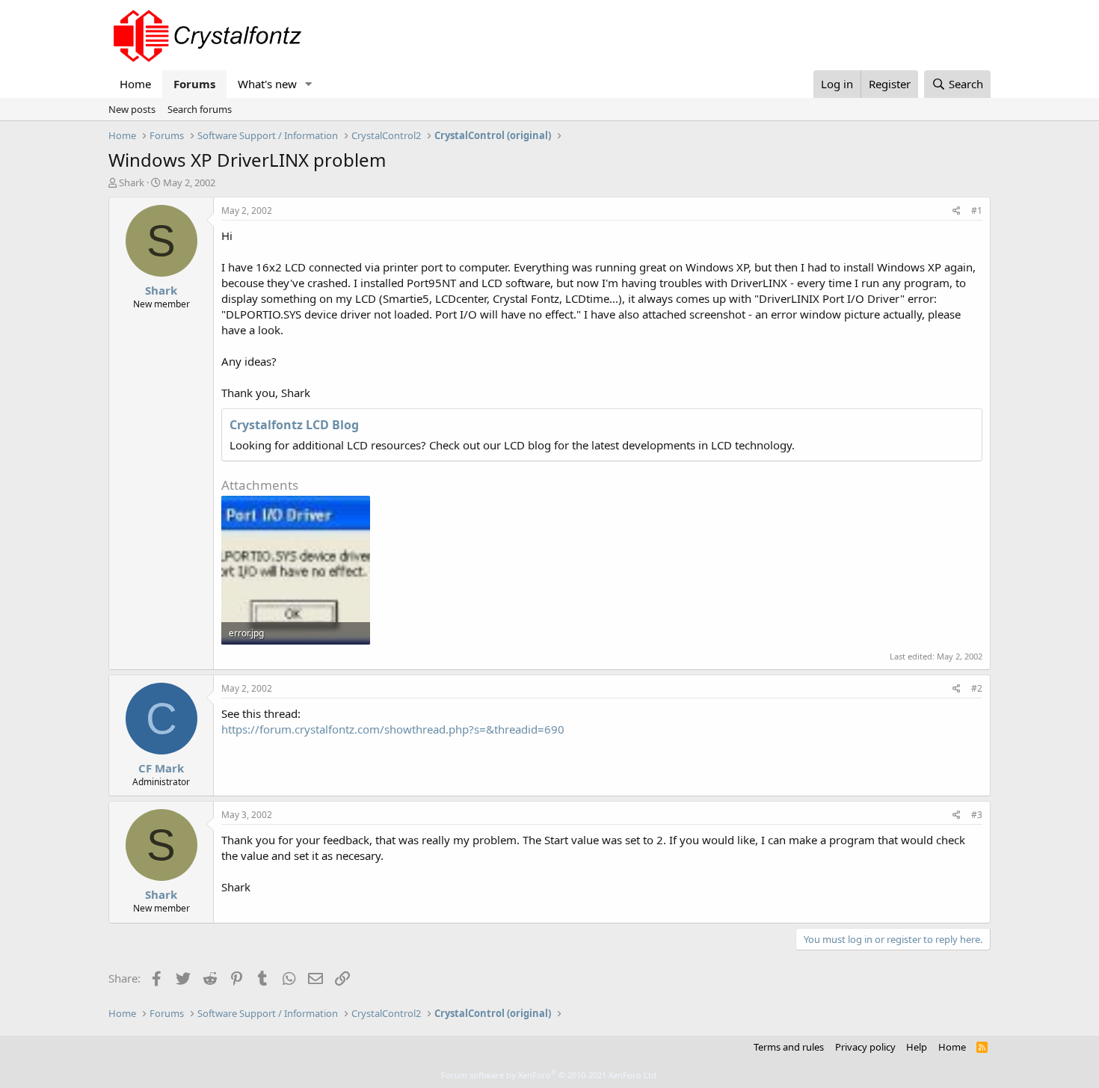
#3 (976, 814)
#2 (976, 688)
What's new (267, 83)
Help (916, 1047)
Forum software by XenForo (550, 1075)
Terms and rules (789, 1047)
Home (135, 83)
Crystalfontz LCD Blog (294, 425)
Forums (194, 83)
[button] (308, 84)
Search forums (199, 109)
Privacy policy (865, 1047)
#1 (976, 210)
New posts (132, 109)
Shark (131, 182)
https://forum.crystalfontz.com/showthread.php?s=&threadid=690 (392, 729)
